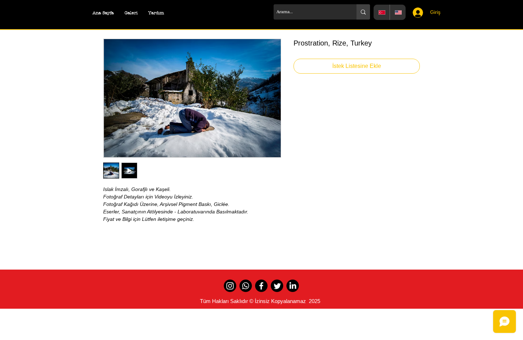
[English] (398, 12)
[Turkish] (382, 12)
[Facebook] (261, 286)
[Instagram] (230, 286)
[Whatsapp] (245, 286)
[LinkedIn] (292, 286)
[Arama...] (363, 12)
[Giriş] (416, 12)
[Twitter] (277, 286)
